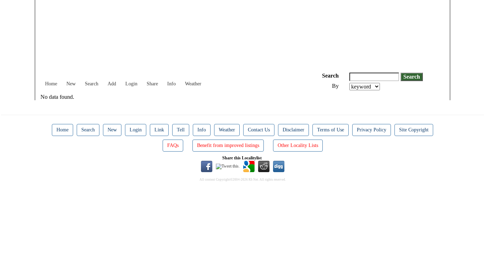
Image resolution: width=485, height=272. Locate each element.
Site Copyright (414, 129)
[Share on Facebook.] (206, 166)
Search (91, 83)
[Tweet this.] (227, 166)
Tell (181, 129)
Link (159, 129)
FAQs (173, 145)
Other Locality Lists (298, 145)
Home (51, 83)
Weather (193, 83)
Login (131, 83)
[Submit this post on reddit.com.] (263, 166)
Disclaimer (293, 129)
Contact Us (259, 129)
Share (152, 83)
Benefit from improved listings (228, 145)
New (71, 83)
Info (171, 83)
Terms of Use (330, 129)
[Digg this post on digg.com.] (278, 166)
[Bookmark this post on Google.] (248, 166)
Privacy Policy (371, 129)
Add (112, 83)
